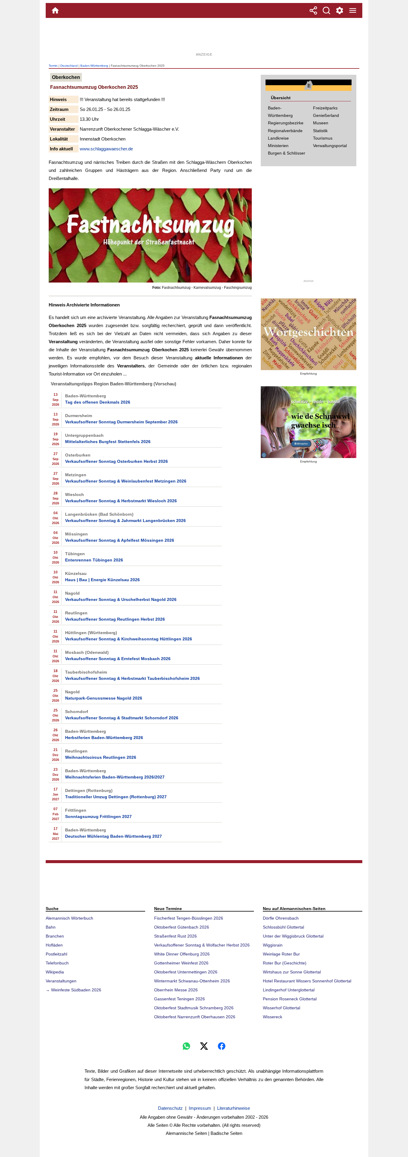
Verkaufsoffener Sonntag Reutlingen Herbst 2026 (115, 619)
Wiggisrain (273, 945)
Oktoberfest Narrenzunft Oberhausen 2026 (194, 1016)
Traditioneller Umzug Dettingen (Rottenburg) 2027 (116, 796)
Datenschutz (170, 1108)
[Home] (55, 10)
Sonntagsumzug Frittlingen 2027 (98, 816)
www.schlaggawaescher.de (106, 148)
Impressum (200, 1108)
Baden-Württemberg (94, 65)
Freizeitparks (325, 108)
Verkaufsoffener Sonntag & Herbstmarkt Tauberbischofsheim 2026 (132, 678)
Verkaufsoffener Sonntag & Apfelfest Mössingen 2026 (119, 540)
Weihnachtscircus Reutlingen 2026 (100, 757)
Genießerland (326, 115)
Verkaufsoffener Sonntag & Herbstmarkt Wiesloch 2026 (121, 500)
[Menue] (352, 10)
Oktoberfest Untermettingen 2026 (185, 972)
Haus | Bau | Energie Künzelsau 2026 (102, 579)
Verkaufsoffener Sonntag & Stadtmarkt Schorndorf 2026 (121, 717)
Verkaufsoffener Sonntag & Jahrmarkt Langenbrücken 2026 (125, 520)
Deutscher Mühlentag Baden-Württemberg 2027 (113, 836)
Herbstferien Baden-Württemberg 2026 (104, 737)
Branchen (55, 936)
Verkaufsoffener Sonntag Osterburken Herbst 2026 (116, 461)
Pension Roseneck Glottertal (290, 998)
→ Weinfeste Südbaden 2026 (73, 989)
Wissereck (272, 1016)
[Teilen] (313, 10)
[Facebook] (221, 1046)
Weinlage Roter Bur (281, 954)
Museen (320, 122)
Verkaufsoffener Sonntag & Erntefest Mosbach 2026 (118, 658)
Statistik (320, 130)
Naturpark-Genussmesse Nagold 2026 (103, 698)
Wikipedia (55, 972)
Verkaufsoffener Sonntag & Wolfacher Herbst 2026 (202, 945)
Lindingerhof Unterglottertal (289, 989)
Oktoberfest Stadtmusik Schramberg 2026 (194, 1007)
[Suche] (326, 10)
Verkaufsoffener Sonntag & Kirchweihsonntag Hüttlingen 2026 (128, 638)
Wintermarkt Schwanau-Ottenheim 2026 (192, 981)
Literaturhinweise (233, 1108)
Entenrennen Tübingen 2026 (94, 560)
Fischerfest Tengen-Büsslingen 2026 (188, 918)
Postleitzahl (56, 954)
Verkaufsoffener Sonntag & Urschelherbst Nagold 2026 (121, 599)
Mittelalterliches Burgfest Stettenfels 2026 (108, 441)
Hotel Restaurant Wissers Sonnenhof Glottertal (307, 981)
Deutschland (69, 65)
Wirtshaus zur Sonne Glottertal (292, 972)
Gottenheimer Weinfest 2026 (181, 963)
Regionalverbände (285, 130)
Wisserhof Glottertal (281, 1007)
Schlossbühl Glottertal (283, 927)
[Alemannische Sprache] (308, 334)
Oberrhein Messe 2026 (176, 989)
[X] (204, 1046)
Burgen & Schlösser (286, 153)
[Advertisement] (204, 37)
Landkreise (278, 138)
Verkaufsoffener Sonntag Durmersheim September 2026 (121, 421)
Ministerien (278, 145)
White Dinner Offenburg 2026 (182, 954)
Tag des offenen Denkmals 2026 (97, 402)
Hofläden (54, 945)
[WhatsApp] (186, 1046)
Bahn (51, 927)
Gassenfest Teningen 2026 (179, 998)
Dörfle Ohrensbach (281, 918)
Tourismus (322, 138)
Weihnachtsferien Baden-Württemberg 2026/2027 (115, 777)
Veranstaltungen (61, 981)
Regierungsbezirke (285, 122)
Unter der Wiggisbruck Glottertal (293, 936)
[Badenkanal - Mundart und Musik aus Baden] (308, 422)
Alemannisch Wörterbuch (69, 918)
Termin (53, 65)
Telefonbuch (57, 963)
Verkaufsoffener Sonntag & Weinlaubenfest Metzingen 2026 (125, 481)
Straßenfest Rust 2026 (175, 936)
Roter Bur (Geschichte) (284, 963)
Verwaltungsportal (330, 145)
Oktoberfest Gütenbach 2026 (181, 927)
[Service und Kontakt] (339, 10)
